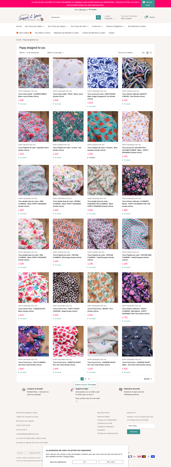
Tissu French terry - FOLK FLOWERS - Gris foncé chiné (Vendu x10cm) (32, 363)
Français (20, 453)
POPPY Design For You (130, 91)
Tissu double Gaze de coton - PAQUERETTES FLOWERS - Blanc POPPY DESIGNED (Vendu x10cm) (100, 203)
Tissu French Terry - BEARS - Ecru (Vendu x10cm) (100, 310)
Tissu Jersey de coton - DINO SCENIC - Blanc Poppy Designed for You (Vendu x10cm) (101, 96)
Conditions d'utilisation (105, 427)
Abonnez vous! (149, 3)
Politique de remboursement (107, 433)
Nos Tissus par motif (78, 26)
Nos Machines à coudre (137, 26)
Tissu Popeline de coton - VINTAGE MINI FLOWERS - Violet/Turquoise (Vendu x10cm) (136, 257)
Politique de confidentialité (107, 420)
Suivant (147, 379)
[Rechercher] (98, 17)
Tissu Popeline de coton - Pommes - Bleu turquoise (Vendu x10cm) (102, 149)
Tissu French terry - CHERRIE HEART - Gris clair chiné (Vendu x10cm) (101, 363)
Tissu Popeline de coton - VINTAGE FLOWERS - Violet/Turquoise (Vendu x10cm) (100, 257)
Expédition (101, 430)
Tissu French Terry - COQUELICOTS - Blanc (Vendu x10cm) (32, 310)
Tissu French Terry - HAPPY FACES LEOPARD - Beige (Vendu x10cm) (66, 310)
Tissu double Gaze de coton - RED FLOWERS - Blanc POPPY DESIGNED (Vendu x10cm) (32, 257)
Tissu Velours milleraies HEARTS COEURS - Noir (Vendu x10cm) (134, 95)
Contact (111, 33)
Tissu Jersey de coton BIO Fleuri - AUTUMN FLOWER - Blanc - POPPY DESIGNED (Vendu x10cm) (135, 150)
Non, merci (111, 462)
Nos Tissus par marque (56, 26)
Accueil (19, 26)
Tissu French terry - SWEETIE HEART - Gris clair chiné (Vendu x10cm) (67, 363)
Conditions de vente (104, 423)
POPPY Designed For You (27, 91)
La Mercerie (96, 26)
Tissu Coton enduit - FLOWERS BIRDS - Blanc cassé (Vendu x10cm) (32, 95)
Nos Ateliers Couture (42, 33)
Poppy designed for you (30, 40)
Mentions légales (103, 417)
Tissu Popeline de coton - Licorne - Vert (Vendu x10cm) (67, 149)
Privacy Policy (68, 456)
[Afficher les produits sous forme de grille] (147, 53)
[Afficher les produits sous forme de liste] (151, 53)
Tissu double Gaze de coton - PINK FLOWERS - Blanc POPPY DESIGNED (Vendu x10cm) (32, 203)
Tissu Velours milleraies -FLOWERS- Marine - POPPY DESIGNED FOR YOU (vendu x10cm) (136, 203)
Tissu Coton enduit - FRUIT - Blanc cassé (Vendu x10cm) (68, 95)
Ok (84, 462)
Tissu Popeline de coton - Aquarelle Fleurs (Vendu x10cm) (33, 149)
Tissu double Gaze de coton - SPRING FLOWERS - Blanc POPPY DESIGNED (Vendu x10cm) (67, 203)
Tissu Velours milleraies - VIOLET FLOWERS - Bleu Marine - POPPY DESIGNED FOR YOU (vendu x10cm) (135, 311)
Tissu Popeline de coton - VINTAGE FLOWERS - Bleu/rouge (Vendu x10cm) (67, 256)
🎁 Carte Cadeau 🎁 (24, 33)
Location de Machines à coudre (93, 33)
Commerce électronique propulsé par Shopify (30, 460)
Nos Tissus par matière (33, 26)
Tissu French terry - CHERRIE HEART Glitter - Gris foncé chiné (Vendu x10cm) (136, 363)
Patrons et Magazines (114, 26)
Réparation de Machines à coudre (66, 33)
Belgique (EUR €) (34, 453)
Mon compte (126, 18)
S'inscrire (133, 432)
